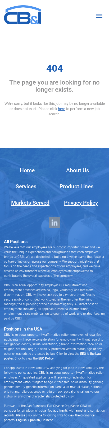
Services (26, 186)
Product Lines (77, 186)
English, (22, 420)
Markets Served (30, 203)
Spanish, (34, 420)
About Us (77, 170)
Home (27, 170)
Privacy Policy (81, 203)
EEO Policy (46, 358)
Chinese (47, 420)
